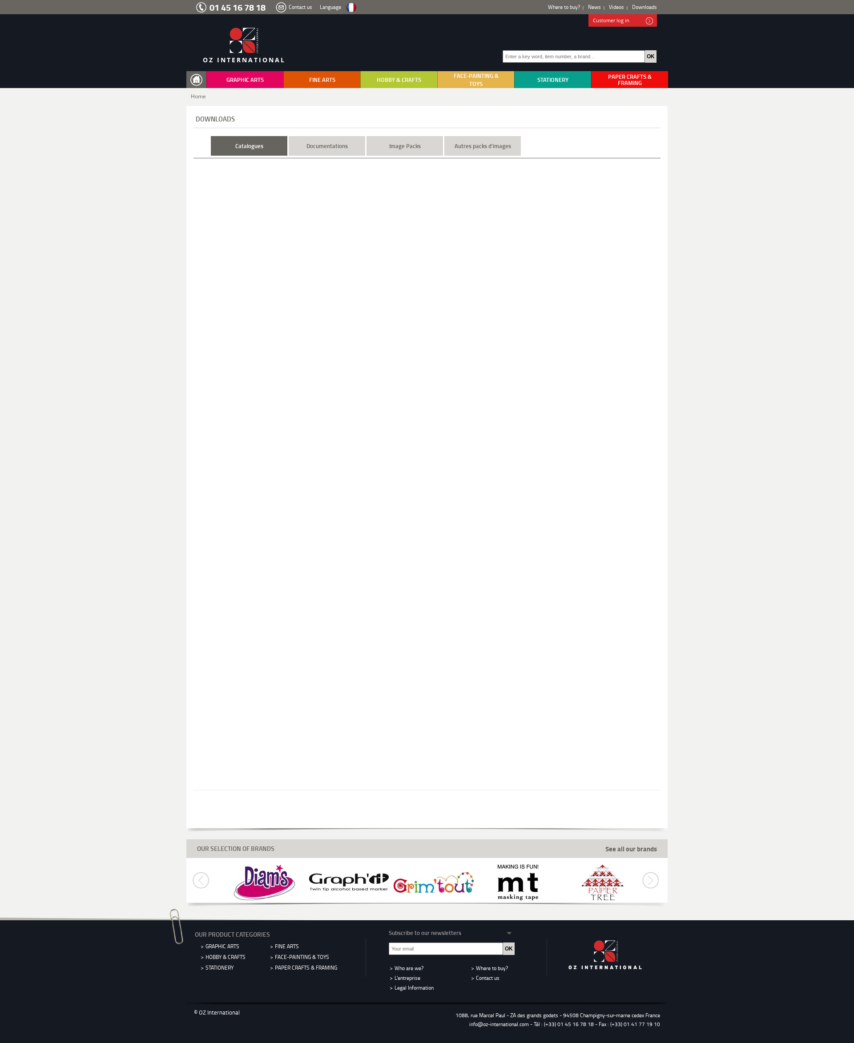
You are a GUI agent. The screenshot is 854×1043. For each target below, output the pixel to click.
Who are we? (409, 968)
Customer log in (611, 20)
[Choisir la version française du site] (351, 8)
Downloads (644, 7)
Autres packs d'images (483, 146)
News (594, 7)
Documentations (327, 146)
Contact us (300, 7)
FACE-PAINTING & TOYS (476, 80)
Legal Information (414, 987)
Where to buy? (564, 7)
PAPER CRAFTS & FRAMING (630, 79)
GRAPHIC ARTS (245, 80)
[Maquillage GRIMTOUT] (434, 882)
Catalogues (249, 146)
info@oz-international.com (499, 1024)
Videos (616, 7)
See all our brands (631, 849)
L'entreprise (407, 978)
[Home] (198, 80)
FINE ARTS (322, 80)
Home (198, 96)
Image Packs (405, 146)
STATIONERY (552, 80)
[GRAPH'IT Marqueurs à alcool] (349, 882)
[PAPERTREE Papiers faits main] (603, 882)
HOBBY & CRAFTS (399, 80)
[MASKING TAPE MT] (518, 882)
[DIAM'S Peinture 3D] (265, 882)
